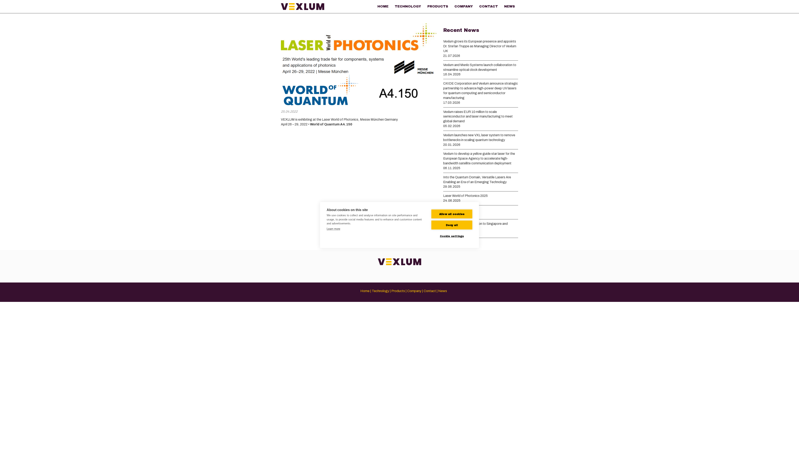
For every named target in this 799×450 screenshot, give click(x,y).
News (509, 6)
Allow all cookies (451, 213)
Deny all (452, 225)
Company (463, 6)
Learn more (333, 228)
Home (382, 6)
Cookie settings (452, 236)
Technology (408, 6)
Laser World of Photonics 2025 (465, 196)
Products (437, 6)
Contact (488, 6)
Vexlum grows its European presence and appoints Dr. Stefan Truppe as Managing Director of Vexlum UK (479, 46)
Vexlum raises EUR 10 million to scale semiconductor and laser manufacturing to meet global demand (478, 116)
